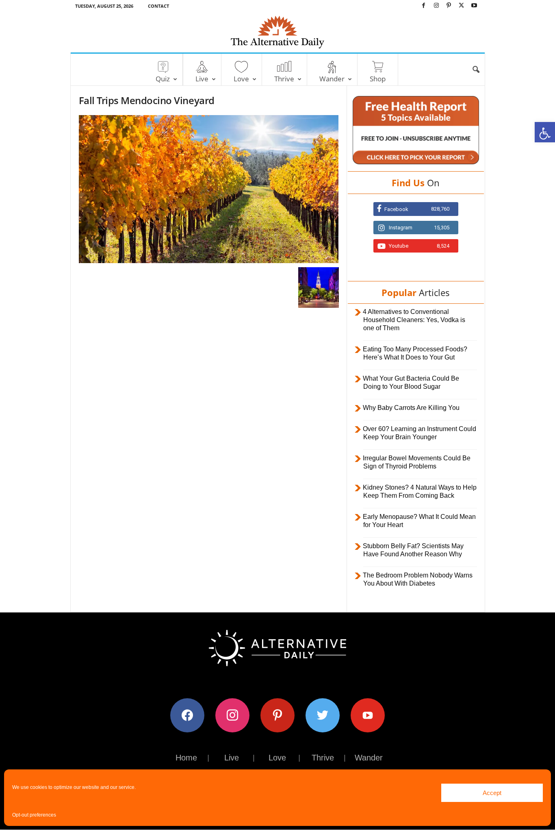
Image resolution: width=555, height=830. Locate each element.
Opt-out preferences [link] (34, 815)
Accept (492, 792)
